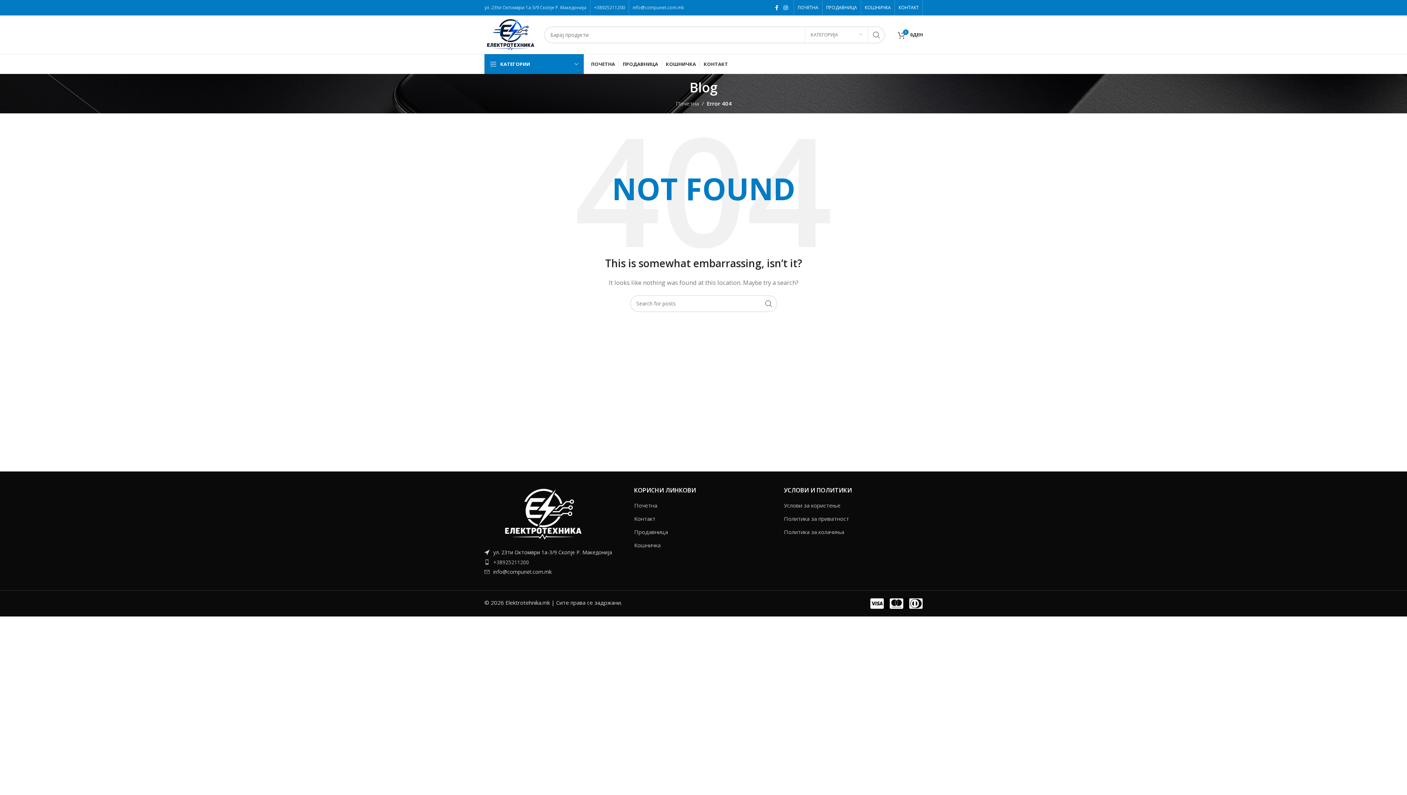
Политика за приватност (816, 518)
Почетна (645, 505)
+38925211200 (511, 562)
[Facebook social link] (776, 8)
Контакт (644, 518)
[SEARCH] (876, 34)
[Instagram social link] (785, 8)
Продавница (651, 532)
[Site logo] (510, 34)
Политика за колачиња (814, 532)
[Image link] (543, 513)
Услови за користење (812, 505)
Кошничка (647, 545)
